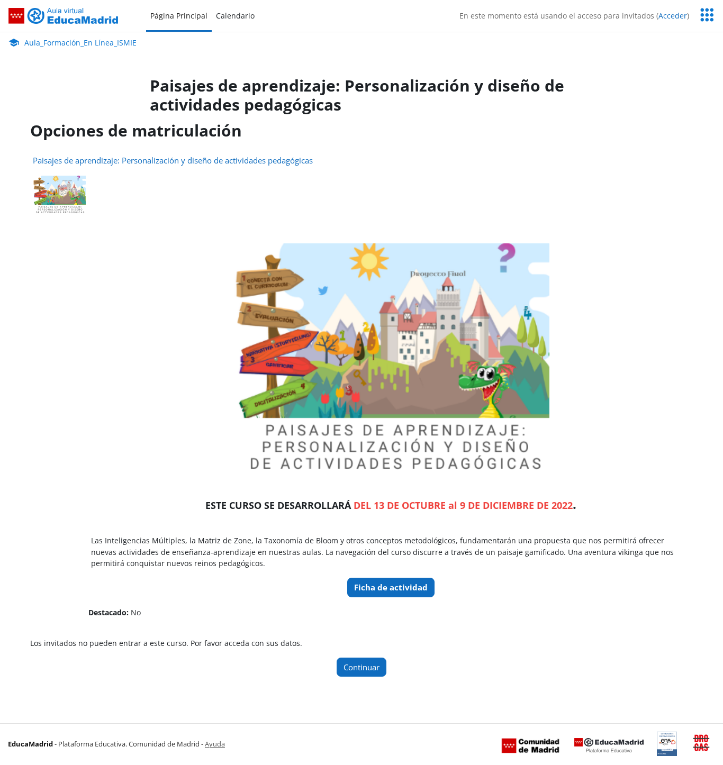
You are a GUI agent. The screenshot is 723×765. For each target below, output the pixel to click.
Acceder (672, 16)
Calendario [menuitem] (235, 16)
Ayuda (215, 744)
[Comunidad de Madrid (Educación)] (530, 745)
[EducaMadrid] (609, 745)
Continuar (361, 667)
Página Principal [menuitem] (178, 16)
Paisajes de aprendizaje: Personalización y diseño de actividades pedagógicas (173, 160)
